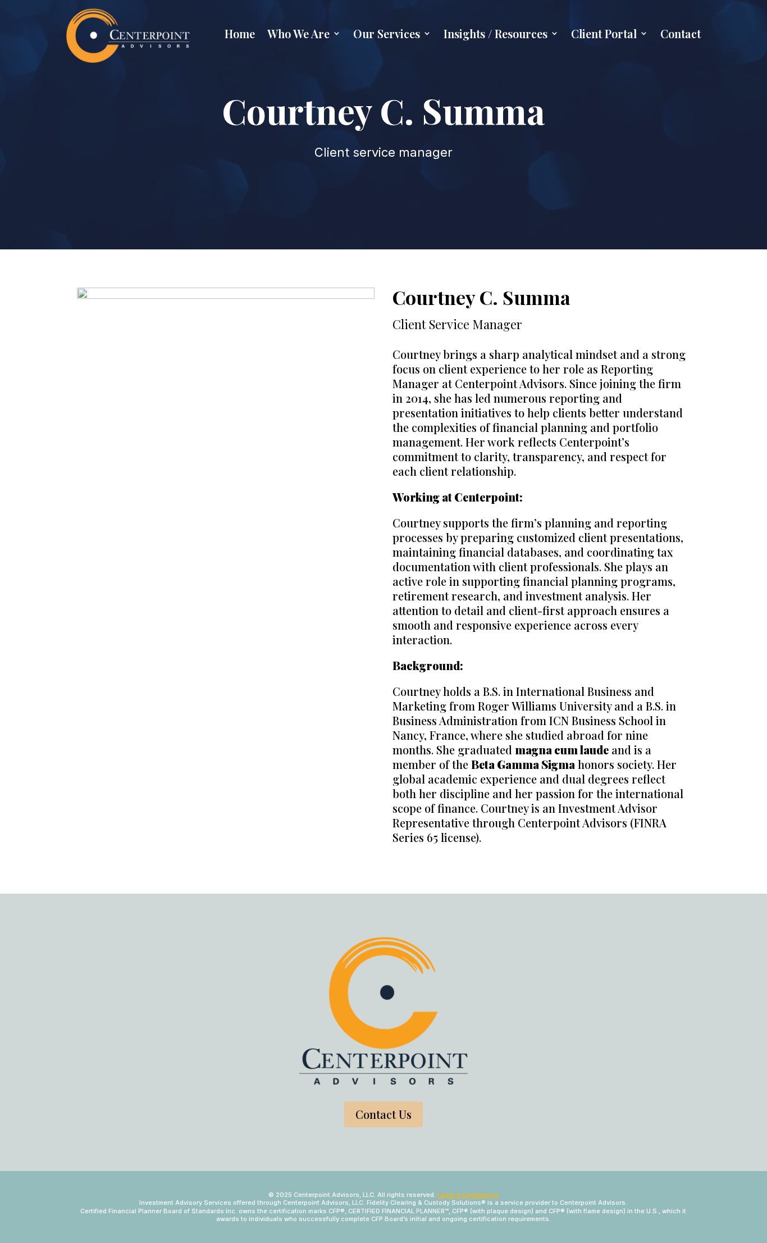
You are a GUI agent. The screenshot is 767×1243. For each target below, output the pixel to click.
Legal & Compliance (468, 1195)
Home (240, 33)
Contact (680, 33)
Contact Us (383, 1114)
